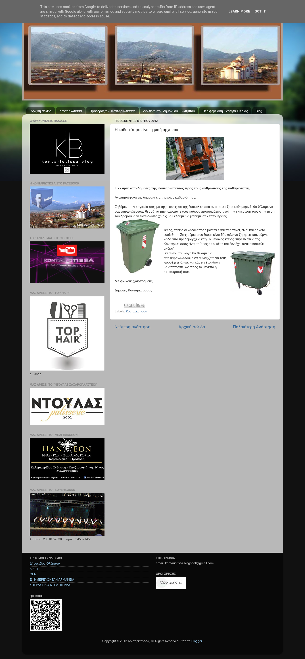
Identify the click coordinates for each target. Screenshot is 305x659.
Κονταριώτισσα (70, 111)
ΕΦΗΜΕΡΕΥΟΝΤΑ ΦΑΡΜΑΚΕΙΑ (52, 579)
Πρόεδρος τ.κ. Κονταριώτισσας (112, 111)
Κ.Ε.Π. (34, 569)
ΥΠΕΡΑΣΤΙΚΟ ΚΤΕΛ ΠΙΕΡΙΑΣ (50, 585)
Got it (260, 11)
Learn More (239, 11)
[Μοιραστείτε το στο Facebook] (138, 305)
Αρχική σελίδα (41, 111)
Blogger (196, 641)
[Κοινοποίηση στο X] (134, 305)
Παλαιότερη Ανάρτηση (254, 326)
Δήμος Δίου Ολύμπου (45, 563)
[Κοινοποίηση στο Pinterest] (143, 305)
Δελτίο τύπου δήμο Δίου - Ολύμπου (169, 111)
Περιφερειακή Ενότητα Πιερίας (225, 111)
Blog (259, 111)
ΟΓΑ (33, 574)
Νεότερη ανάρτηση (132, 326)
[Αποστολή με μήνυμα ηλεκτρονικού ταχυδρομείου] (126, 305)
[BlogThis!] (130, 305)
